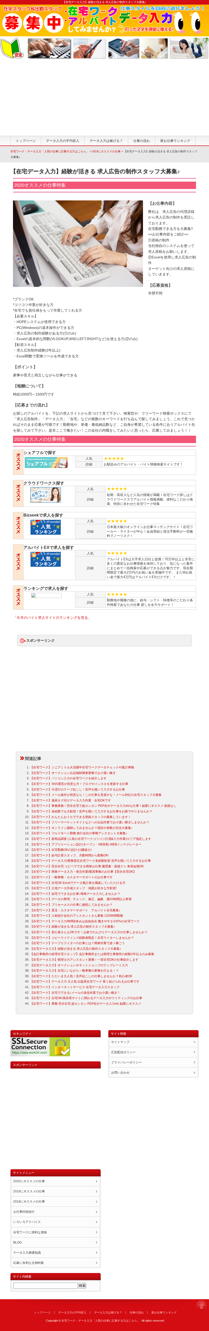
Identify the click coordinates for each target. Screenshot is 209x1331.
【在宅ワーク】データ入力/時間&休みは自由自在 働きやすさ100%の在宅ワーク (85, 921)
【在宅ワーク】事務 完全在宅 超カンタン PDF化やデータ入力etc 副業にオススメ (85, 1003)
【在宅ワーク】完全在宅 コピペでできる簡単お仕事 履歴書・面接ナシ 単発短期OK (87, 866)
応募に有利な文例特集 (28, 1263)
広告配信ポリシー (123, 1052)
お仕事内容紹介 (24, 1211)
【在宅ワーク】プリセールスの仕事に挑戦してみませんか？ (71, 904)
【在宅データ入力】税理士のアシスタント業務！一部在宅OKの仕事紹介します (84, 959)
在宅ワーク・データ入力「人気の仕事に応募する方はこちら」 (49, 151)
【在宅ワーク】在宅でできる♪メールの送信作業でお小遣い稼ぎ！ (75, 992)
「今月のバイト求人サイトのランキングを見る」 (52, 618)
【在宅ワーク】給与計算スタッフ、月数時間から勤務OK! (69, 855)
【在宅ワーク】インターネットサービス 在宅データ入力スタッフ (75, 987)
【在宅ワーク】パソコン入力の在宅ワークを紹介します (68, 778)
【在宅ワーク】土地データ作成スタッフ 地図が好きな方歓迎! (73, 888)
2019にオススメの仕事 (106, 151)
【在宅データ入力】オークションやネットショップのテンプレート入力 (79, 965)
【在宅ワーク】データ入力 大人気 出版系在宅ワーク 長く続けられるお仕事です (84, 981)
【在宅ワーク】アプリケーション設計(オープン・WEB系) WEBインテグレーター (85, 844)
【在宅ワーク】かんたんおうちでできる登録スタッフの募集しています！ (80, 817)
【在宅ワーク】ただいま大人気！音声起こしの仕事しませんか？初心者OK (81, 976)
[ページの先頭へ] (201, 1308)
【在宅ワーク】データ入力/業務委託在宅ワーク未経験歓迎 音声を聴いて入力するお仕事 (90, 860)
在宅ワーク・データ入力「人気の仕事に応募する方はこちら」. (101, 1320)
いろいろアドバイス (27, 1222)
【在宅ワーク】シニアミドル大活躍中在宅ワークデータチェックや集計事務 (82, 767)
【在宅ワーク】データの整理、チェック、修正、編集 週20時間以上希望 (81, 899)
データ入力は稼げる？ (106, 141)
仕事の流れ (141, 141)
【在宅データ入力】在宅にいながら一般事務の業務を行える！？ (74, 970)
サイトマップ (120, 1042)
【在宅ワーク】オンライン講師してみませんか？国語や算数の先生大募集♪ (81, 828)
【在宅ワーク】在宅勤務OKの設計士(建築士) (61, 850)
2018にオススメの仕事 (29, 1201)
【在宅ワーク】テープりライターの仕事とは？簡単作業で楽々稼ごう (77, 943)
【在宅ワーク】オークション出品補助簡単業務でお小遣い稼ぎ (73, 773)
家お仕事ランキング (175, 141)
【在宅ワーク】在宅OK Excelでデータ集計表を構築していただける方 (77, 883)
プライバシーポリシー (126, 1062)
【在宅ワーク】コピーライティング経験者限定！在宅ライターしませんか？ (82, 938)
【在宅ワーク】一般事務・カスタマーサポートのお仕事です (71, 877)
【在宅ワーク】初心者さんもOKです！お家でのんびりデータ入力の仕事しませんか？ (89, 932)
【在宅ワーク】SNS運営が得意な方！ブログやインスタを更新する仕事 (79, 784)
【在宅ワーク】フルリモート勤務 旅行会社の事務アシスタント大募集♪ (78, 833)
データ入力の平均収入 (62, 141)
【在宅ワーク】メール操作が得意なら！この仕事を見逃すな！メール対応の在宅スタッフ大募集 (96, 795)
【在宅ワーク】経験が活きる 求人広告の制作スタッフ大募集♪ (72, 926)
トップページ (26, 141)
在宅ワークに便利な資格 (30, 1232)
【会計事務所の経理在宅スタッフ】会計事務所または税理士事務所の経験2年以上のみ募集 (92, 954)
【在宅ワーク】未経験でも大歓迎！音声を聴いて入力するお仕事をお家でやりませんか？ (91, 811)
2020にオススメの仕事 (29, 1181)
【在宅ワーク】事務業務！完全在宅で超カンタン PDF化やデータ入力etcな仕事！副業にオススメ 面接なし (103, 806)
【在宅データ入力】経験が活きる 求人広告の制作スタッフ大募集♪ (75, 948)
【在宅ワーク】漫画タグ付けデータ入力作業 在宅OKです (70, 800)
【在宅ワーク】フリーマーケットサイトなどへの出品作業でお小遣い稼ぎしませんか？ (89, 822)
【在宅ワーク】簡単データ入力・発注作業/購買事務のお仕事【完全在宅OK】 (83, 871)
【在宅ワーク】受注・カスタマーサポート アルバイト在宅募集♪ (75, 910)
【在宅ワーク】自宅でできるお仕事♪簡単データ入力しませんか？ (75, 894)
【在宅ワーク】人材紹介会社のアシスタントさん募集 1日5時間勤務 (76, 915)
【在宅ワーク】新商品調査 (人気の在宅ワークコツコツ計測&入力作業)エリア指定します (90, 839)
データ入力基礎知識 (27, 1252)
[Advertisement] (104, 97)
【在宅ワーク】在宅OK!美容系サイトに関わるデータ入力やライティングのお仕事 (86, 998)
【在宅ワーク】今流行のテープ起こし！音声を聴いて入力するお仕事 (77, 789)
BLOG (17, 1242)
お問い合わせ (120, 1072)
